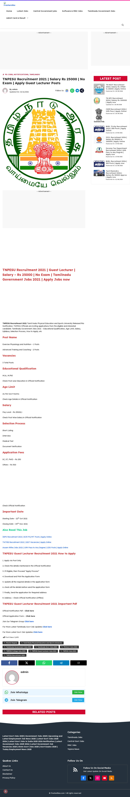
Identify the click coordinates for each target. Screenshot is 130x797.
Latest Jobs (22, 11)
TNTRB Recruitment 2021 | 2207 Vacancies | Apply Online (27, 542)
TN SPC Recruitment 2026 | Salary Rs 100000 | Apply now (116, 100)
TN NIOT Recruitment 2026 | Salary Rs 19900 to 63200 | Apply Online (116, 87)
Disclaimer (7, 774)
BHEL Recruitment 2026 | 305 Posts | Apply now (116, 162)
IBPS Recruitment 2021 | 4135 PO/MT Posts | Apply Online (27, 537)
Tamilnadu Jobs (75, 737)
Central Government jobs (45, 11)
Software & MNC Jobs (72, 11)
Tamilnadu (34, 74)
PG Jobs (9, 74)
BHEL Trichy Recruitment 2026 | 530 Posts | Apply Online (116, 128)
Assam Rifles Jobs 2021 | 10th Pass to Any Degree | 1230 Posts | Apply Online (35, 547)
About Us (7, 766)
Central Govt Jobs (76, 741)
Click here (29, 621)
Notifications (21, 74)
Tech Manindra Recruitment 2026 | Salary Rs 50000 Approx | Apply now (116, 174)
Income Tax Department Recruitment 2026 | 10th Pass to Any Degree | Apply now (116, 151)
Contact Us (8, 770)
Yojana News (73, 749)
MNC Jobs (72, 745)
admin (15, 89)
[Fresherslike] (10, 4)
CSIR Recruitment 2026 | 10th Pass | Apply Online (116, 110)
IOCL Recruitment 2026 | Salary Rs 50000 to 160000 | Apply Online (116, 139)
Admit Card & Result (15, 18)
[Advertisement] (44, 51)
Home (9, 11)
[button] (122, 24)
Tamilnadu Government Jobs (101, 11)
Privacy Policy (9, 778)
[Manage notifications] (6, 791)
